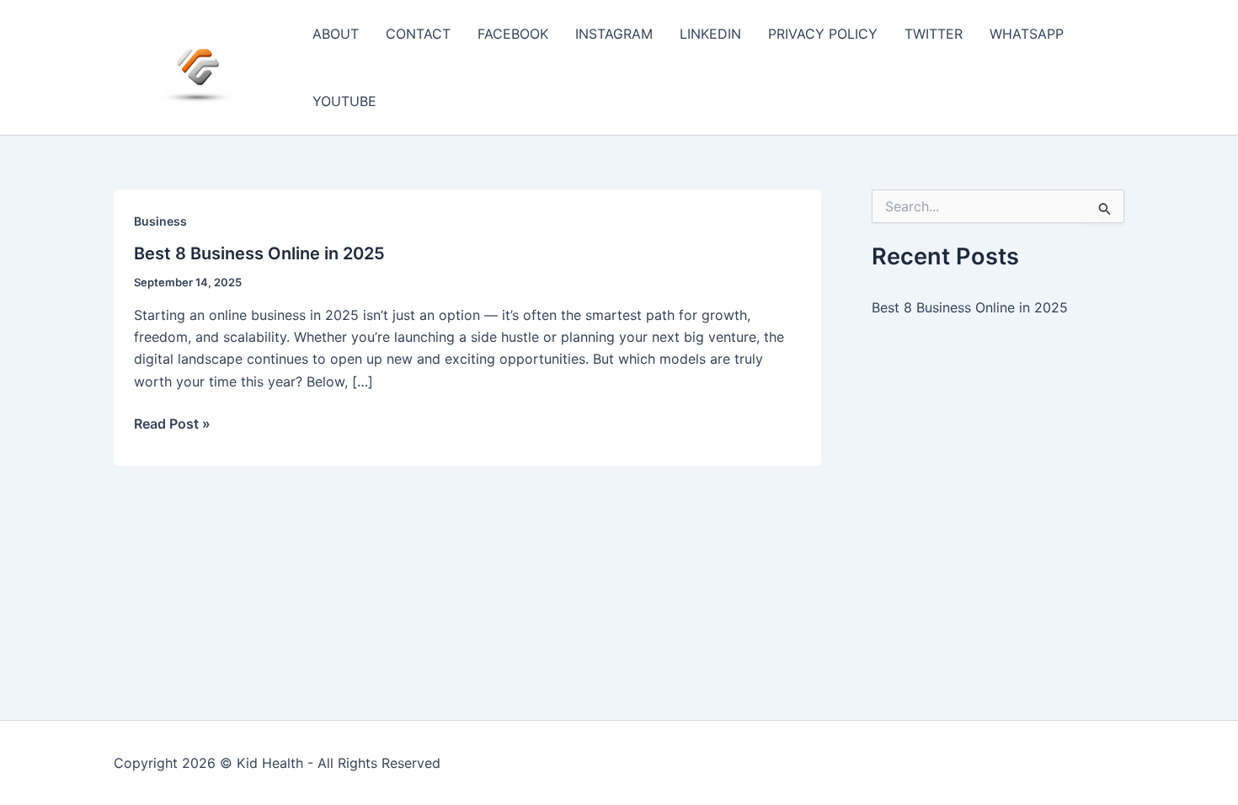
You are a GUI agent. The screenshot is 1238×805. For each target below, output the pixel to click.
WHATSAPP (1027, 33)
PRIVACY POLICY (823, 33)
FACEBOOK (513, 33)
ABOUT (335, 33)
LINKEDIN (710, 33)
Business (160, 221)
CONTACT (418, 33)
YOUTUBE (344, 101)
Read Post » (172, 424)
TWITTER (933, 33)
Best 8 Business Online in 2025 (259, 253)
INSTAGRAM (614, 33)
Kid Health (270, 762)
